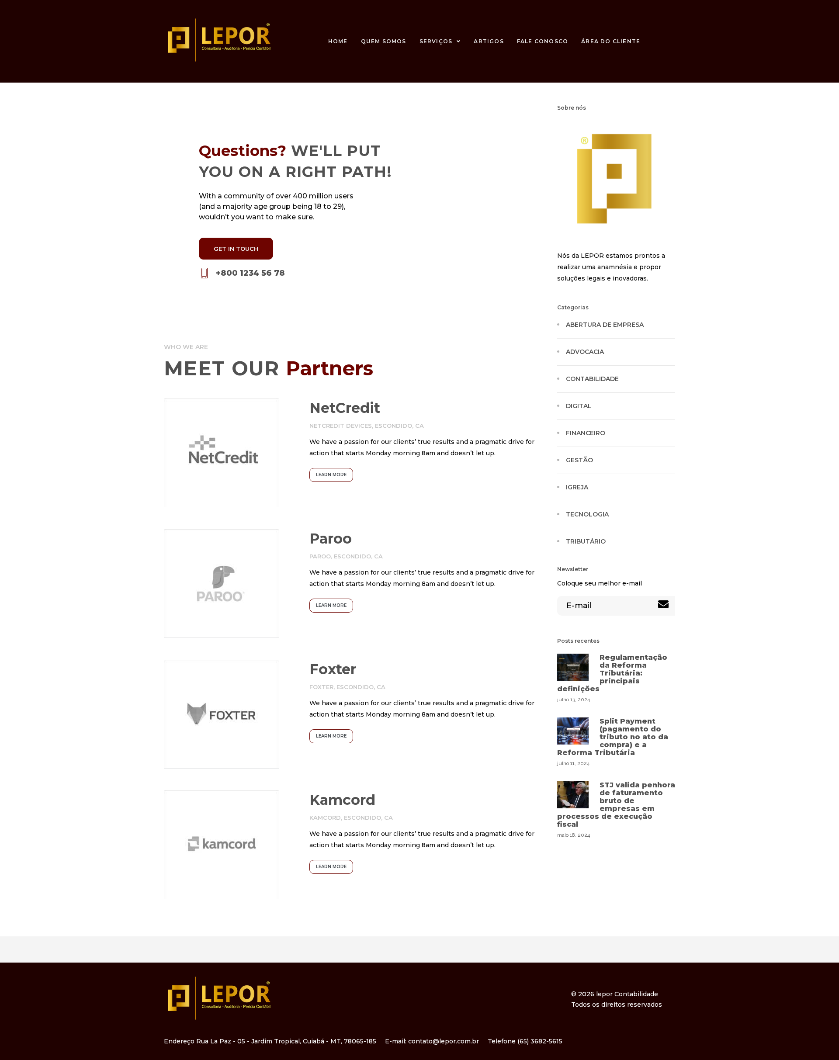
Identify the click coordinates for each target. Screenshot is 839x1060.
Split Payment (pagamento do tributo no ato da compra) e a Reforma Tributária (612, 737)
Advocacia (585, 352)
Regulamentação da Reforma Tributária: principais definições (612, 673)
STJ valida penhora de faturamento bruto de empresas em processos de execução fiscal (616, 804)
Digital (579, 406)
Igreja (577, 487)
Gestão (579, 460)
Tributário (586, 541)
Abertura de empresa (605, 325)
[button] (236, 249)
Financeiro (585, 433)
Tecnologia (587, 514)
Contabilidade (592, 379)
